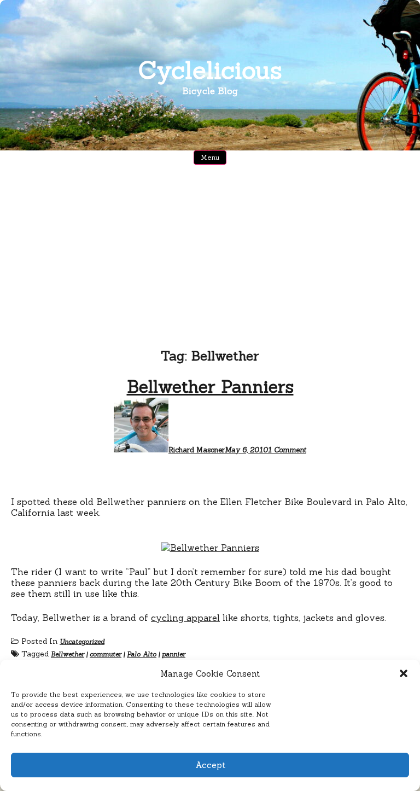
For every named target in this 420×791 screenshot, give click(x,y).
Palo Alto (141, 654)
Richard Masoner (196, 450)
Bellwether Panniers (210, 386)
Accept (210, 765)
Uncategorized (82, 641)
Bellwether (67, 654)
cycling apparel (185, 617)
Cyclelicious (210, 69)
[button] (403, 673)
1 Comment (287, 450)
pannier (173, 654)
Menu (210, 157)
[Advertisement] (210, 248)
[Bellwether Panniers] (210, 547)
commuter (105, 654)
